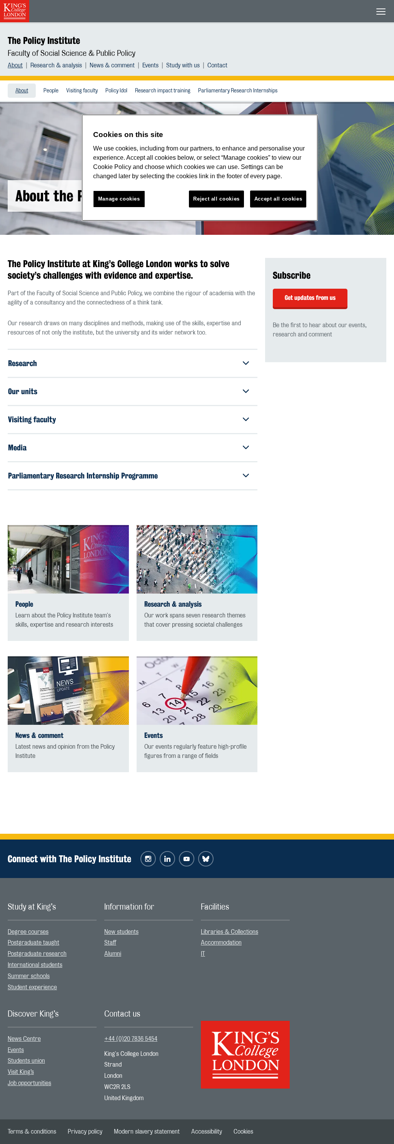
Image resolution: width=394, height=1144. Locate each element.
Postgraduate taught (33, 943)
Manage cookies (119, 199)
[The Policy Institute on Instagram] (148, 858)
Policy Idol (116, 91)
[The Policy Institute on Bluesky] (206, 858)
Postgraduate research (37, 954)
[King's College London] (245, 1048)
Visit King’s (21, 1072)
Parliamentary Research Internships (237, 91)
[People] (68, 559)
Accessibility (206, 1132)
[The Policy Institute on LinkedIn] (167, 858)
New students (121, 932)
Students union (26, 1061)
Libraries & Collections (229, 932)
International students (35, 965)
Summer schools (29, 976)
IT (203, 954)
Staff (110, 943)
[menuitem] (19, 65)
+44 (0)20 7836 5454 (130, 1039)
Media (17, 447)
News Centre (24, 1039)
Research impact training (162, 91)
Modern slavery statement (147, 1132)
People (50, 91)
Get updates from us (310, 297)
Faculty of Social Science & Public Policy (71, 53)
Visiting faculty (82, 91)
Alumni (112, 954)
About (15, 65)
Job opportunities (29, 1083)
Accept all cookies (278, 199)
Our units (22, 391)
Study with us (183, 65)
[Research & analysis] (197, 559)
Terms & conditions (32, 1132)
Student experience (32, 987)
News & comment (112, 65)
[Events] (197, 690)
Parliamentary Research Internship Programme (83, 475)
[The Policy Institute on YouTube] (186, 858)
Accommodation (221, 943)
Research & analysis (56, 65)
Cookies (243, 1132)
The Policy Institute (44, 40)
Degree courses (28, 932)
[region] (200, 167)
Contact (217, 65)
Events (150, 65)
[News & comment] (68, 690)
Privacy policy (85, 1132)
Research (22, 363)
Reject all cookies (216, 199)
